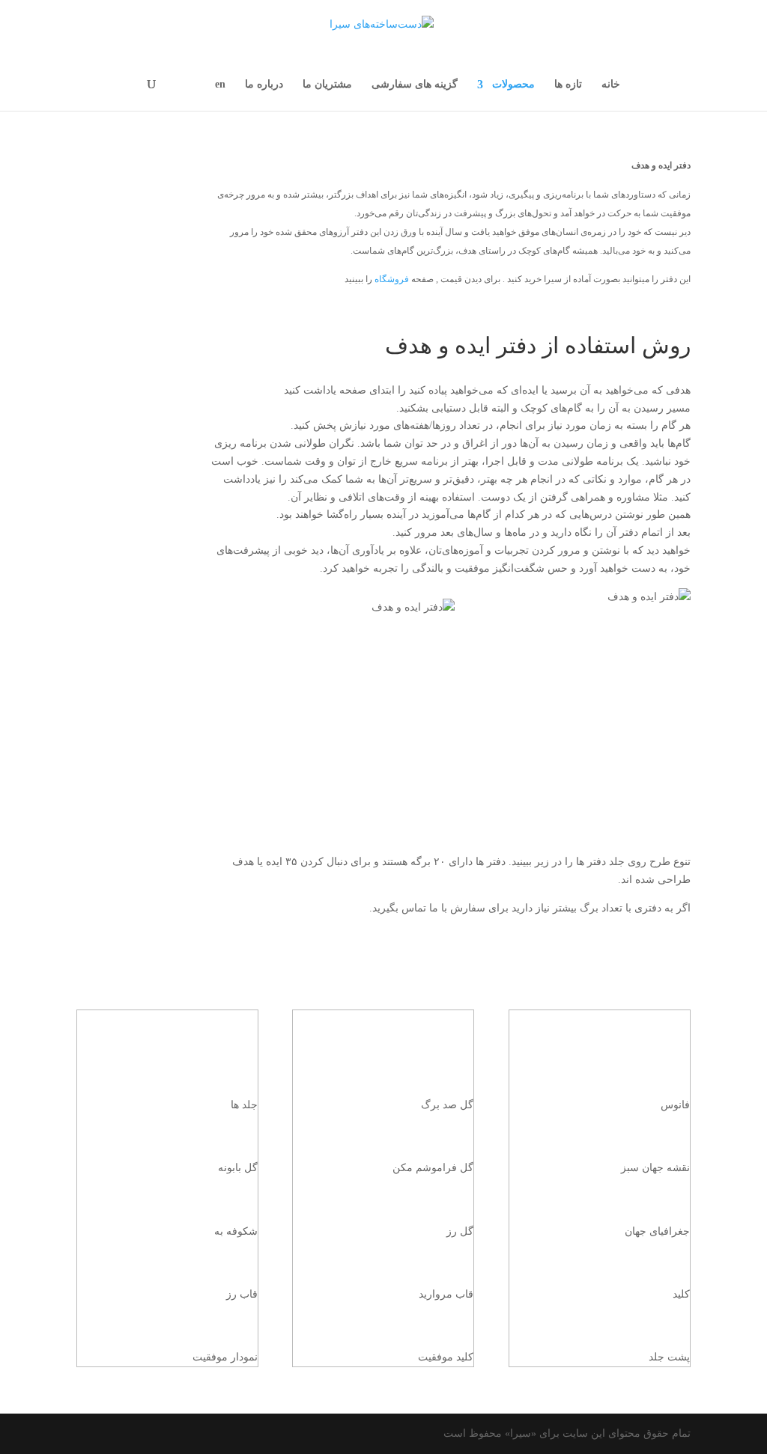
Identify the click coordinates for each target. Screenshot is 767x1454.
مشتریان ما (327, 84)
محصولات (513, 84)
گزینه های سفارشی (415, 84)
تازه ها (568, 84)
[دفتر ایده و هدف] (383, 305)
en (220, 84)
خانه (610, 84)
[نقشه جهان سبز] (599, 1130)
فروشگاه (392, 279)
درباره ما (264, 84)
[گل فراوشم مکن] (383, 1130)
